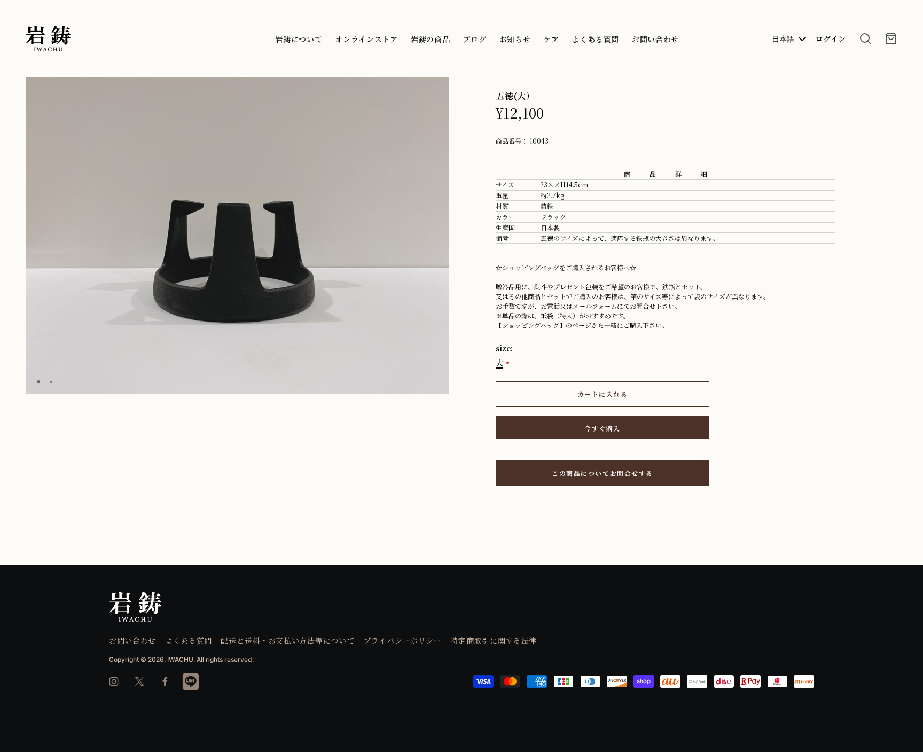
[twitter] (139, 681)
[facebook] (165, 681)
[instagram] (114, 681)
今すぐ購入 (602, 428)
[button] (436, 90)
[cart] (891, 38)
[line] (191, 681)
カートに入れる (602, 393)
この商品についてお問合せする (602, 472)
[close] (865, 38)
